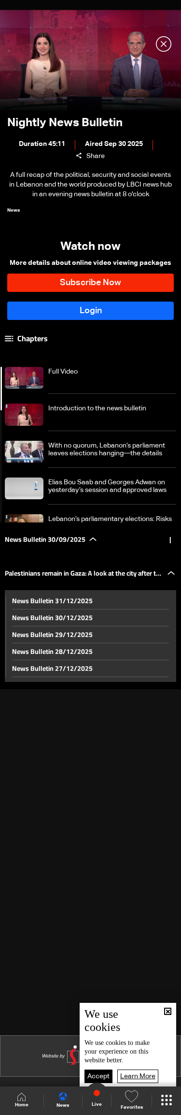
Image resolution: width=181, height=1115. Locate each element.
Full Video (63, 371)
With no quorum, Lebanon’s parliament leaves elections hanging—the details (106, 449)
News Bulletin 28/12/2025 (52, 651)
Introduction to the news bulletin (97, 408)
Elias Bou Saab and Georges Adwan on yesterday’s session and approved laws (107, 486)
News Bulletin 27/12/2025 (52, 668)
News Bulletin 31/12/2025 (52, 601)
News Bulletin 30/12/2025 (52, 617)
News (62, 1105)
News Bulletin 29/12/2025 (52, 634)
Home (21, 1104)
